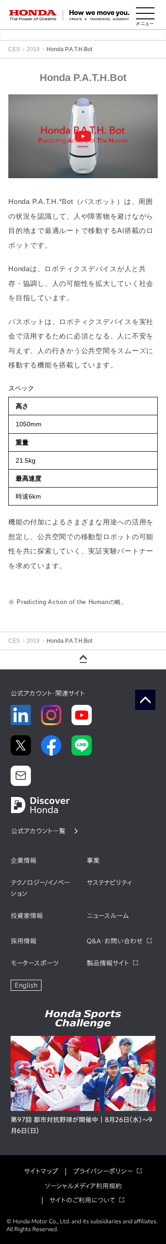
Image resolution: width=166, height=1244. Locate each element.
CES (14, 49)
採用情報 (23, 941)
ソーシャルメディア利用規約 (83, 1186)
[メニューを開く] (145, 15)
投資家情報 (27, 916)
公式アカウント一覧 (38, 831)
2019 (33, 49)
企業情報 (23, 860)
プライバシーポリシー (103, 1171)
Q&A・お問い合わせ (115, 941)
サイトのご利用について (82, 1200)
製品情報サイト (108, 963)
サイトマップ (41, 1171)
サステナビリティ (109, 882)
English (26, 985)
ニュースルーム (108, 916)
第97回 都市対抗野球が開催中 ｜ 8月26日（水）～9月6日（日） (81, 1125)
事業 (93, 860)
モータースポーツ (35, 963)
